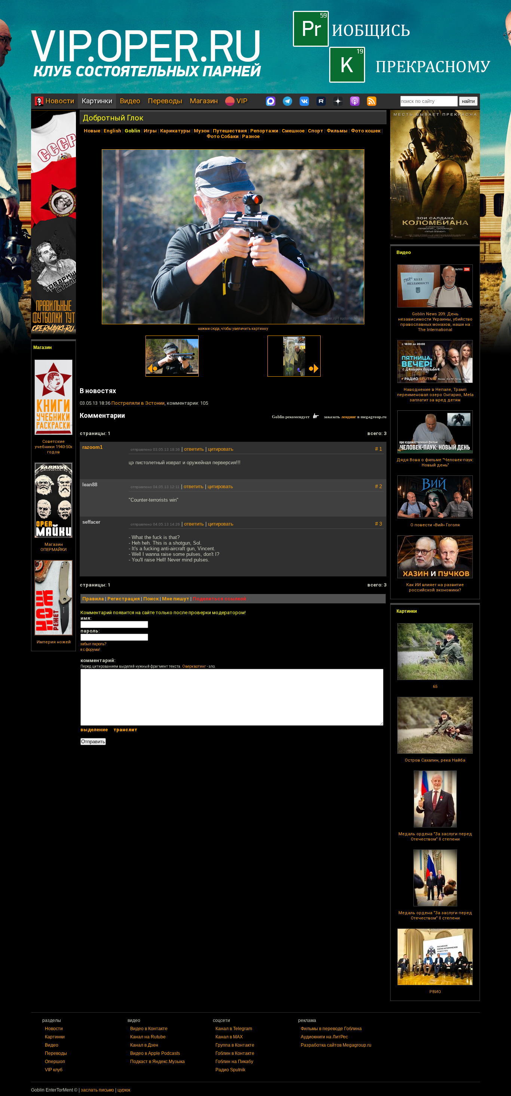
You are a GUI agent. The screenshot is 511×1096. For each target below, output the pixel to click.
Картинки (97, 101)
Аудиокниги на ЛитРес (324, 1037)
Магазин (204, 101)
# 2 (378, 486)
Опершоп (55, 1061)
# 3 (378, 524)
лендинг (348, 416)
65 (435, 686)
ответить (194, 449)
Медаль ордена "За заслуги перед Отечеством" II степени (435, 837)
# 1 (378, 449)
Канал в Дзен (144, 1045)
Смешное (293, 131)
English (112, 131)
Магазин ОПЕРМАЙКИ (53, 547)
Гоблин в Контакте (234, 1053)
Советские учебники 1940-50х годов (53, 446)
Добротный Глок (113, 117)
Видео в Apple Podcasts (155, 1053)
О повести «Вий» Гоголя (435, 525)
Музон (201, 131)
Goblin (132, 131)
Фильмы (337, 131)
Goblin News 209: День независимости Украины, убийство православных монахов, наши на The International (435, 322)
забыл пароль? (93, 644)
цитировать (220, 449)
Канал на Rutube (148, 1037)
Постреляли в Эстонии (138, 403)
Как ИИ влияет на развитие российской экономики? (435, 587)
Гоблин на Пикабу (234, 1061)
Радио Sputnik (230, 1069)
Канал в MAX (229, 1037)
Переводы (165, 101)
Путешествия (230, 131)
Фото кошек (365, 131)
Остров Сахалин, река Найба (435, 760)
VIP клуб (53, 1069)
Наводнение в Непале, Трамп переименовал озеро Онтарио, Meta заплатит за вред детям (435, 394)
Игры (150, 131)
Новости (58, 101)
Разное (251, 136)
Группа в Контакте (234, 1045)
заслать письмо (97, 1090)
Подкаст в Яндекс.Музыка (157, 1061)
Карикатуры (175, 131)
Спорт (315, 131)
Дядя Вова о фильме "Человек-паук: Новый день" (435, 462)
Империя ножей (54, 642)
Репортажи (264, 131)
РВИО (435, 991)
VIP (241, 101)
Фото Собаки (222, 136)
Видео (130, 101)
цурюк (123, 1090)
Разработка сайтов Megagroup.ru (336, 1045)
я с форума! (90, 650)
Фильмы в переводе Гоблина (331, 1028)
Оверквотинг (194, 666)
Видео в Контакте (149, 1028)
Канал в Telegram (233, 1028)
